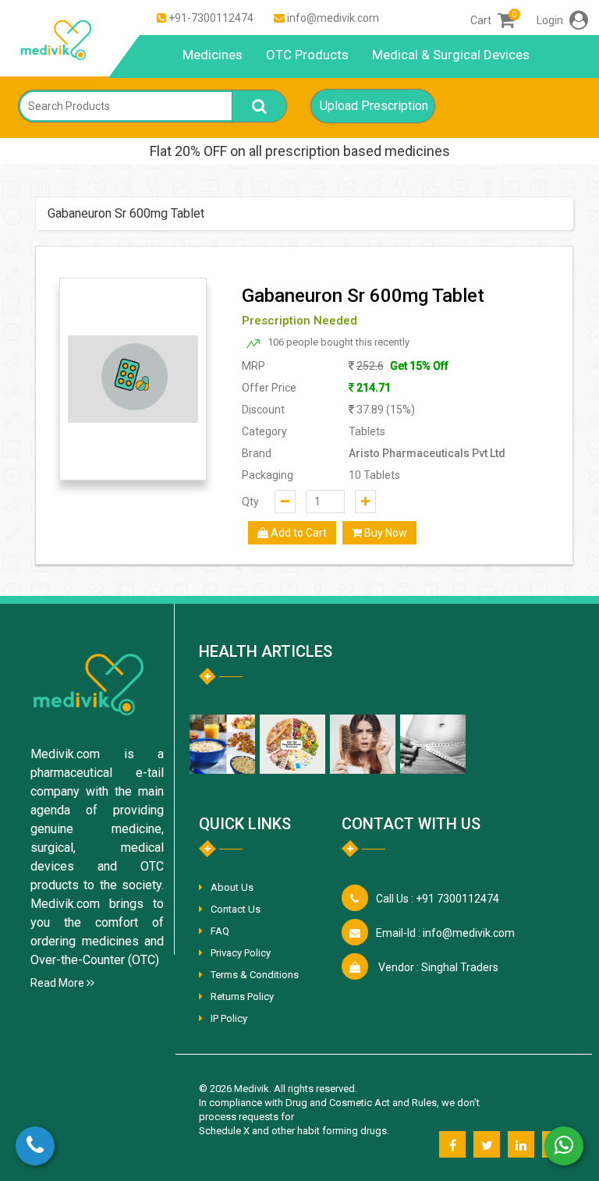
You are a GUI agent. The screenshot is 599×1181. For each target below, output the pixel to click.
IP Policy (229, 1018)
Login (551, 20)
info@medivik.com (333, 18)
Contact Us (236, 909)
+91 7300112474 (437, 898)
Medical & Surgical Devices (451, 54)
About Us (232, 887)
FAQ (220, 931)
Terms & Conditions (255, 975)
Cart (492, 20)
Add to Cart (297, 533)
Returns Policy (242, 996)
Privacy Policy (241, 953)
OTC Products (307, 54)
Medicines (213, 54)
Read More (58, 983)
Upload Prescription (374, 105)
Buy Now (384, 533)
